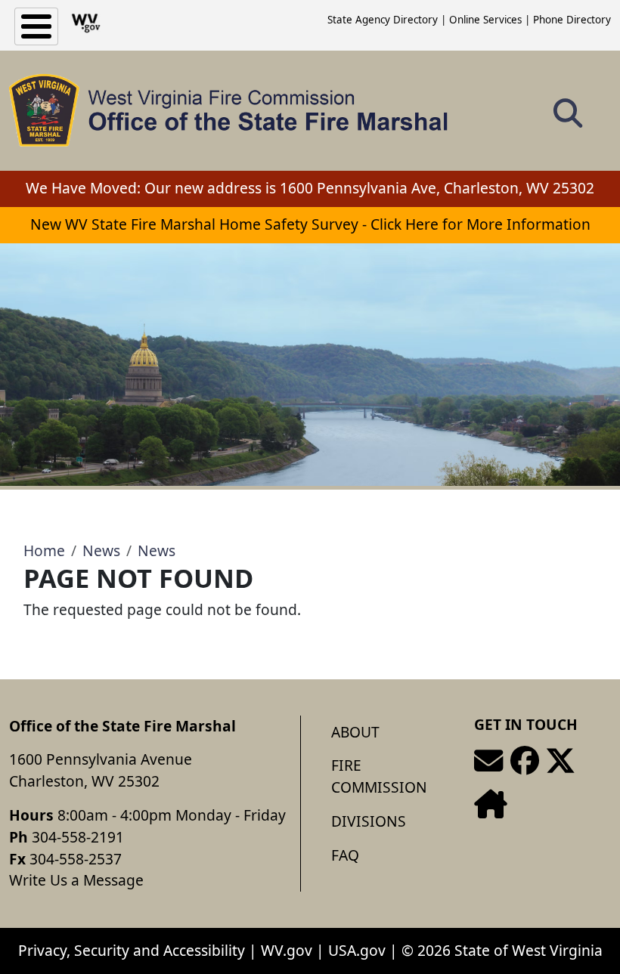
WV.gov (286, 950)
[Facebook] (524, 761)
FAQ (345, 855)
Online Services (485, 19)
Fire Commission (379, 776)
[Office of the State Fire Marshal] (228, 110)
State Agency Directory (382, 19)
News (101, 550)
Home (44, 550)
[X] (560, 761)
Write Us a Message (76, 880)
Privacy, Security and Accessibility (131, 950)
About (355, 732)
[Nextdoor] (490, 804)
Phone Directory (572, 19)
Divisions (368, 821)
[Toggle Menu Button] (36, 26)
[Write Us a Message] (488, 761)
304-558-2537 (75, 859)
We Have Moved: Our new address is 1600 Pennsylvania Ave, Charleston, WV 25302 (310, 188)
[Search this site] (567, 118)
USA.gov (357, 950)
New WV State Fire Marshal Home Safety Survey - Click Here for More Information (310, 224)
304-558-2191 (78, 837)
